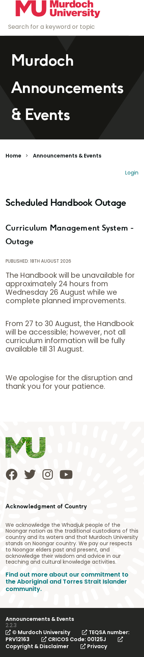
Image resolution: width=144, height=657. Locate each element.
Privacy (97, 646)
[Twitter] (30, 474)
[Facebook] (11, 474)
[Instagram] (47, 474)
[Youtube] (66, 474)
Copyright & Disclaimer (37, 646)
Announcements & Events (67, 155)
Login (131, 172)
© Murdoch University (41, 632)
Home (13, 155)
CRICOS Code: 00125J (77, 639)
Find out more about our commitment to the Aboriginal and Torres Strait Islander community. (67, 581)
